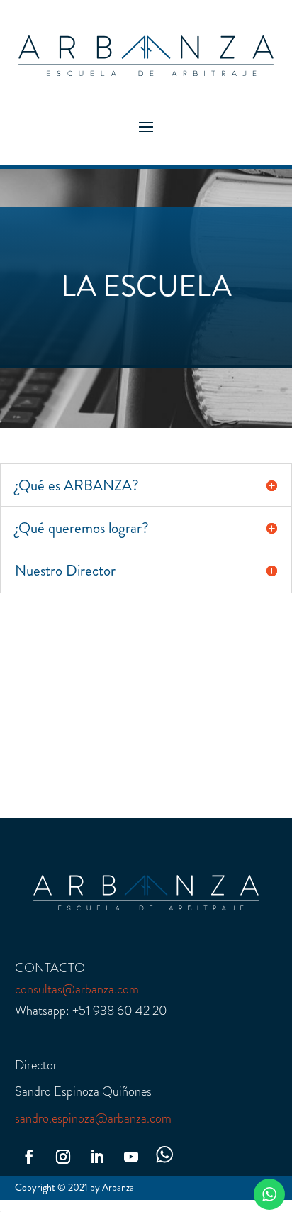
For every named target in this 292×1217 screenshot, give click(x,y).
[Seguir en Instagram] (63, 1156)
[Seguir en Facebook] (29, 1156)
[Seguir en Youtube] (131, 1156)
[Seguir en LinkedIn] (97, 1156)
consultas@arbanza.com (77, 989)
